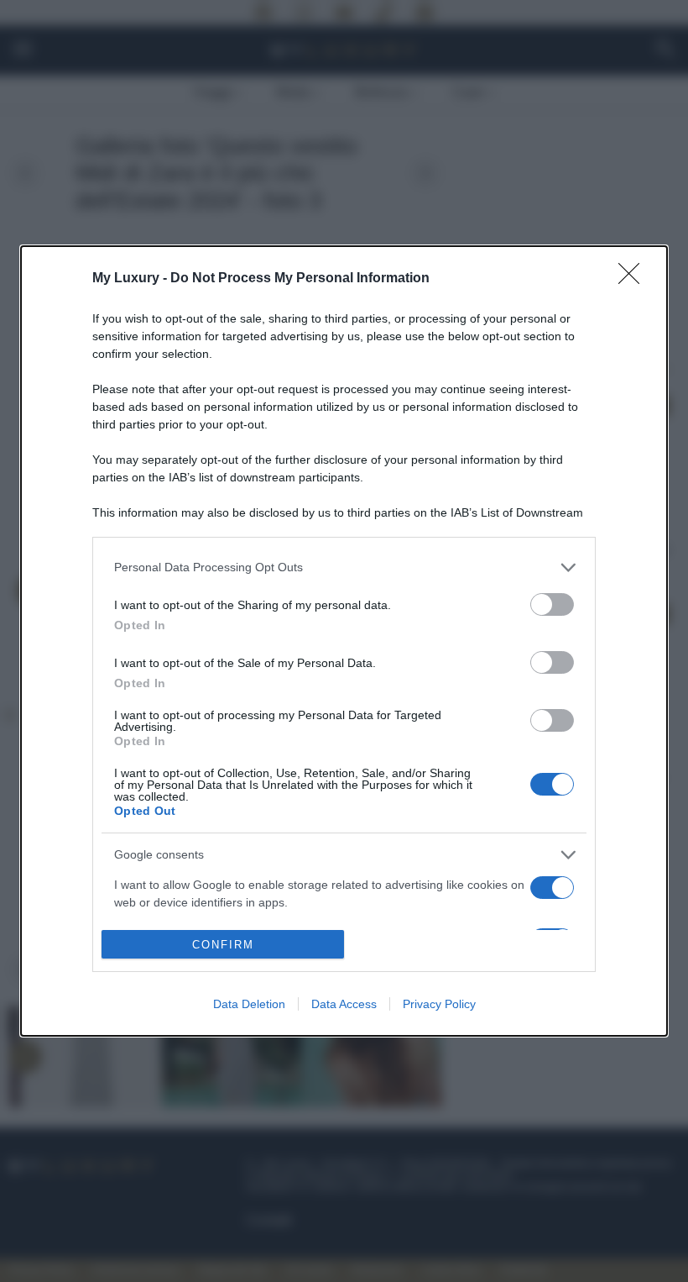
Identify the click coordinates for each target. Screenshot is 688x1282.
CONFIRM (223, 944)
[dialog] (344, 641)
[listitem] (344, 567)
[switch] (552, 604)
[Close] (634, 279)
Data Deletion (249, 1004)
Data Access (344, 1004)
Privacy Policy (439, 1004)
